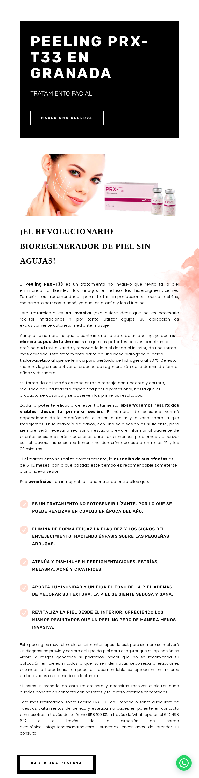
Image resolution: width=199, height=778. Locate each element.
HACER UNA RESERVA (67, 118)
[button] (184, 763)
